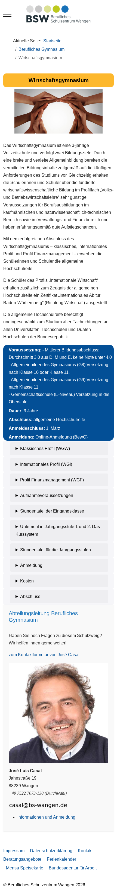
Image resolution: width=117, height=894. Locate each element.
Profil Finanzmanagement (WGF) (52, 480)
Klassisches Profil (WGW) (45, 448)
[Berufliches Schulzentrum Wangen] (58, 14)
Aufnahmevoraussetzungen (46, 495)
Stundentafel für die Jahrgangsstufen (55, 549)
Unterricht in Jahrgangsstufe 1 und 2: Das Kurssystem (58, 530)
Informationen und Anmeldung (46, 817)
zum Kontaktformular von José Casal (44, 654)
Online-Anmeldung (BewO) (61, 437)
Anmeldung (31, 565)
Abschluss (30, 596)
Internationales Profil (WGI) (46, 464)
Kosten (27, 581)
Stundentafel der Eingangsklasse (52, 511)
